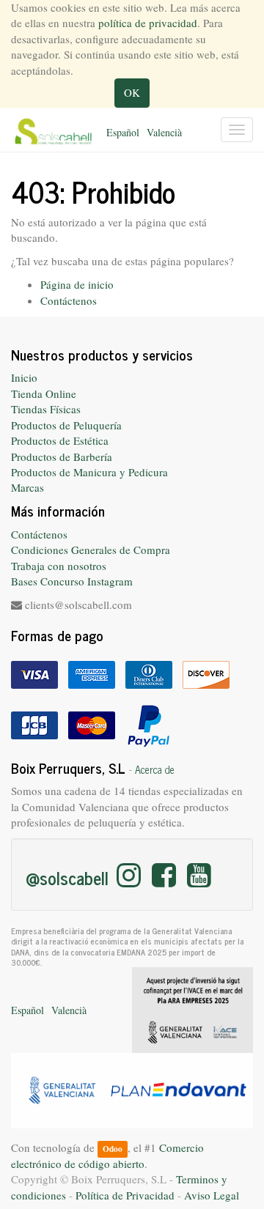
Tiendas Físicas (46, 409)
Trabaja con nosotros (58, 565)
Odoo (112, 1148)
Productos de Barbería (61, 456)
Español (122, 132)
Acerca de (155, 769)
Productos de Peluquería (66, 425)
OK (132, 92)
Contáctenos (68, 300)
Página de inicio (77, 284)
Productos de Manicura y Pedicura (89, 472)
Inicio (24, 377)
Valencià (164, 132)
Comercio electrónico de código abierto (107, 1155)
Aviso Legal (211, 1195)
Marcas (27, 487)
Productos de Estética (60, 440)
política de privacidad (147, 22)
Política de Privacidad (125, 1195)
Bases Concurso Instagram (72, 581)
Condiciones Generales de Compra (90, 549)
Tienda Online (43, 393)
